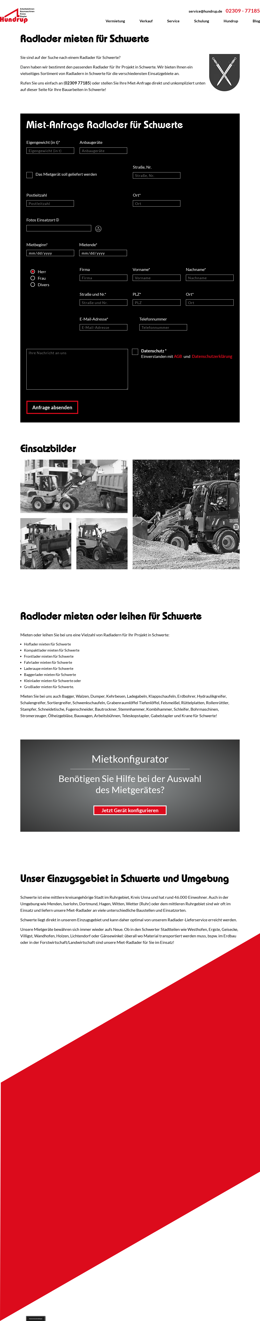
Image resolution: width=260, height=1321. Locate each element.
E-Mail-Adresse (94, 318)
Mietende (88, 244)
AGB (178, 356)
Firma (85, 269)
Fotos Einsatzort (42, 219)
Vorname (141, 269)
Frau (34, 278)
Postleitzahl (37, 195)
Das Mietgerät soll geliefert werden (66, 174)
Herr (34, 271)
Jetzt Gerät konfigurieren (130, 810)
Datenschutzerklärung (212, 356)
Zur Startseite (19, 15)
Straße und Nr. (93, 294)
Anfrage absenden (52, 407)
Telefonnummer (153, 318)
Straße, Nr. (142, 167)
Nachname (196, 269)
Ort (137, 195)
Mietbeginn (37, 244)
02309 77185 (77, 82)
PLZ (137, 294)
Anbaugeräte (91, 142)
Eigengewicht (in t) (43, 142)
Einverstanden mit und (186, 353)
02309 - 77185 (243, 11)
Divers (34, 284)
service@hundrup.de (205, 11)
